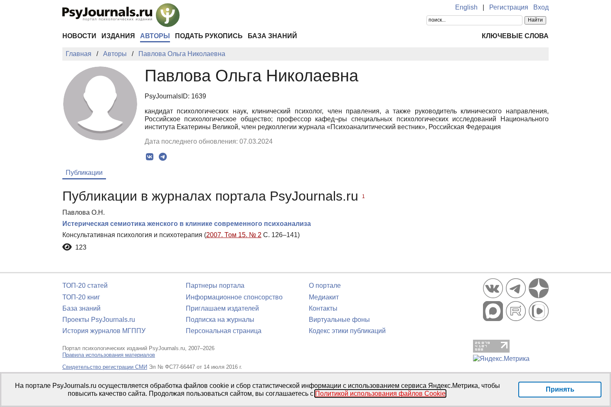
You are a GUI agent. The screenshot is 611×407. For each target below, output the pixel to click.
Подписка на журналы (220, 319)
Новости (79, 35)
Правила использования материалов (108, 355)
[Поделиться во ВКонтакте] (150, 157)
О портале (325, 285)
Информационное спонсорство (234, 297)
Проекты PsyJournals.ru (98, 319)
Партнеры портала (215, 285)
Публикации (84, 172)
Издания (118, 35)
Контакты (323, 308)
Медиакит (324, 297)
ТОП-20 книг (81, 297)
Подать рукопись (209, 35)
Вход (541, 7)
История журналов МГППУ (103, 330)
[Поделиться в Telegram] (163, 157)
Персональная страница (223, 330)
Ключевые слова (515, 35)
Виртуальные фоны (339, 319)
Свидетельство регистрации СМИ (104, 367)
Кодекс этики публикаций (347, 330)
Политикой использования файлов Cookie (380, 393)
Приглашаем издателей (222, 308)
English (466, 7)
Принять (560, 389)
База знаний (272, 35)
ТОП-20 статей (85, 285)
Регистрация (508, 7)
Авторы (155, 35)
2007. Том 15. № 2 (233, 234)
